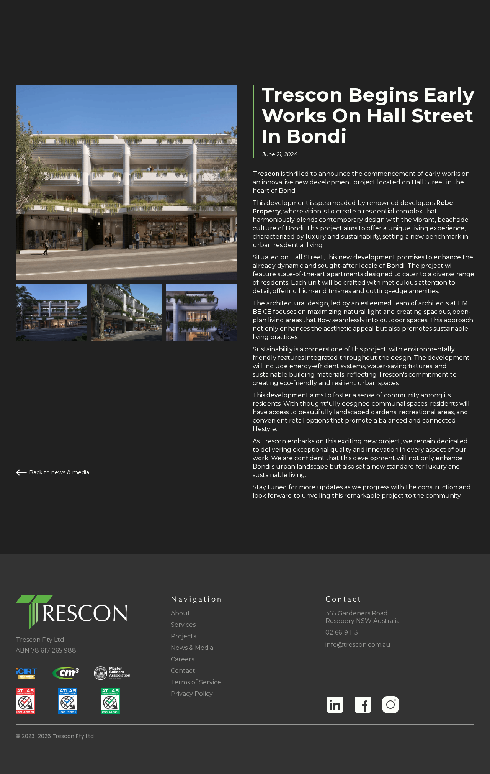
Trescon (267, 173)
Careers (182, 659)
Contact (183, 670)
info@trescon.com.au (357, 644)
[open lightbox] (51, 312)
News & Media (192, 647)
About (180, 613)
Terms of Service (196, 682)
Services (183, 624)
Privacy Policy (192, 693)
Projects (183, 636)
